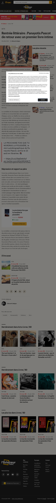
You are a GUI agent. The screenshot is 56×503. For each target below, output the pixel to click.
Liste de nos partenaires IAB (14, 96)
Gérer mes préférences (14, 99)
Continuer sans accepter (44, 73)
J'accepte (43, 99)
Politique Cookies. (15, 87)
